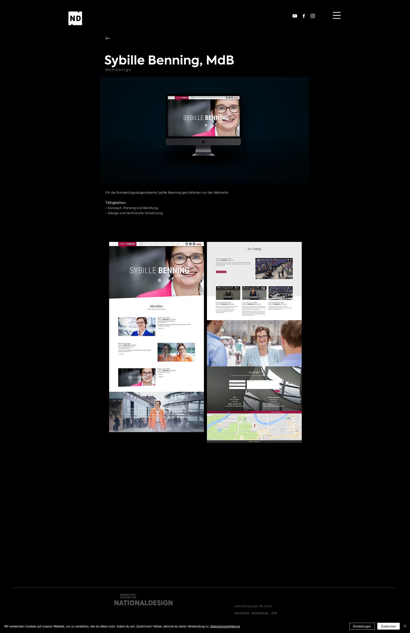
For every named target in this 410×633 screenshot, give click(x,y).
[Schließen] (404, 626)
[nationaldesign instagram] (313, 16)
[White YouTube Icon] (295, 16)
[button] (337, 15)
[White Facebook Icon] (304, 16)
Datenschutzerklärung (225, 626)
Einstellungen (362, 626)
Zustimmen (388, 626)
